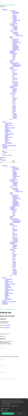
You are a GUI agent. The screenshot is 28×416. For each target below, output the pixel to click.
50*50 (14, 106)
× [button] (26, 399)
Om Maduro (5, 147)
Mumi (11, 67)
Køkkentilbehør (16, 66)
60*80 (14, 111)
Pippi (6, 140)
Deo (14, 55)
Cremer (14, 54)
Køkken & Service (14, 62)
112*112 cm (15, 84)
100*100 (15, 114)
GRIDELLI (7, 130)
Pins (14, 14)
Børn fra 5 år (15, 41)
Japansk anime (8, 131)
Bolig (11, 30)
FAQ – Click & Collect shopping (9, 145)
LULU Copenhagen (9, 133)
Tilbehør (14, 21)
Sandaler (15, 15)
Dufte (14, 56)
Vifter (14, 22)
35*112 (14, 105)
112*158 (15, 118)
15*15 (14, 94)
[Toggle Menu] (0, 7)
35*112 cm (15, 82)
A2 (13, 76)
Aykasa (6, 124)
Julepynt (12, 60)
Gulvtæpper (15, 32)
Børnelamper (15, 46)
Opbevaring (15, 33)
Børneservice (15, 48)
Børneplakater (16, 47)
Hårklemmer (15, 11)
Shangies (7, 141)
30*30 (14, 99)
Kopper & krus (16, 63)
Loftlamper (15, 27)
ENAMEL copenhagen (10, 127)
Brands (4, 121)
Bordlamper (15, 26)
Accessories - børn (17, 42)
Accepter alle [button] (8, 413)
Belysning (12, 24)
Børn (11, 37)
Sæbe (14, 59)
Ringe (14, 91)
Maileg (6, 136)
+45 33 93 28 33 (7, 325)
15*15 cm (15, 69)
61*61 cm (15, 79)
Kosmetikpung (16, 13)
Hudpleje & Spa (13, 53)
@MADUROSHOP (4, 381)
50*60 (14, 107)
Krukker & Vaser (19, 35)
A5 (13, 71)
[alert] (14, 407)
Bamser (14, 43)
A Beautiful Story (8, 123)
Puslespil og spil (16, 49)
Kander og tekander (17, 65)
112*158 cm (15, 85)
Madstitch (7, 134)
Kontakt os (5, 146)
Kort (11, 61)
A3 (13, 75)
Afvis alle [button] (21, 413)
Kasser (17, 34)
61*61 (14, 108)
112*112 (15, 115)
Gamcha (7, 128)
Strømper (15, 19)
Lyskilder (15, 28)
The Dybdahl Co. (8, 143)
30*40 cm (15, 74)
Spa (14, 58)
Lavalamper (15, 29)
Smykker (15, 16)
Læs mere (9, 404)
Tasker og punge (16, 20)
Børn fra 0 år (15, 39)
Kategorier (5, 9)
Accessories (12, 10)
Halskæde (15, 89)
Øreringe (15, 92)
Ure (11, 119)
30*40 (14, 100)
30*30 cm (15, 73)
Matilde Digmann (8, 137)
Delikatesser (12, 50)
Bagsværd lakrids (8, 125)
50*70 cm (15, 78)
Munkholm (7, 139)
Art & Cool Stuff (13, 23)
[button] (7, 406)
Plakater (12, 68)
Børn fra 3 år (15, 40)
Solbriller (15, 17)
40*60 (14, 102)
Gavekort (4, 144)
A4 (13, 72)
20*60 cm (15, 98)
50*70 (14, 110)
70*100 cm (15, 81)
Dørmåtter (12, 52)
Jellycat (6, 132)
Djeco (6, 126)
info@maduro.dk (5, 327)
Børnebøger (15, 45)
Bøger (11, 36)
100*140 (15, 117)
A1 (13, 80)
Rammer (12, 93)
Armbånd (15, 88)
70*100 (14, 113)
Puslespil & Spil (13, 86)
